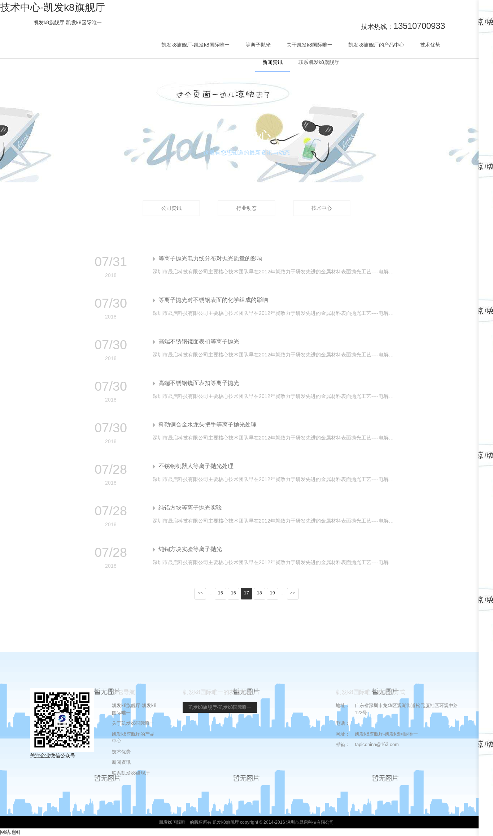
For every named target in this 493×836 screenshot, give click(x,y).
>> (292, 592)
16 (233, 592)
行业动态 (246, 208)
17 (246, 592)
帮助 (486, 100)
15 (220, 592)
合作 (486, 48)
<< (200, 592)
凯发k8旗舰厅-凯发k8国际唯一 (68, 22)
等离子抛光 (258, 45)
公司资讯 (171, 208)
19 (272, 592)
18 (259, 592)
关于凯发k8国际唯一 (309, 45)
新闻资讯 (272, 62)
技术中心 (321, 208)
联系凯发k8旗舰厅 (318, 62)
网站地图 (10, 832)
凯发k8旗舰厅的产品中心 (376, 45)
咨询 (486, 72)
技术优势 (430, 45)
